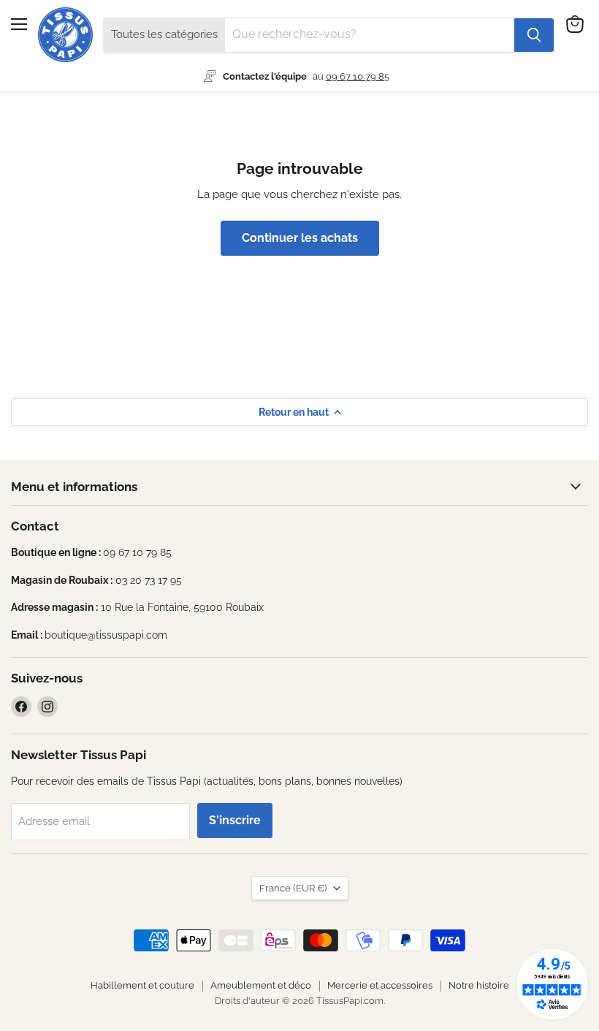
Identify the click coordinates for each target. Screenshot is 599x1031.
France (293, 888)
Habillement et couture (142, 985)
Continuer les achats (300, 238)
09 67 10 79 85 (357, 76)
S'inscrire (235, 820)
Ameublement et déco (260, 985)
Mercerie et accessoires (379, 985)
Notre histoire (479, 985)
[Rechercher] (534, 35)
